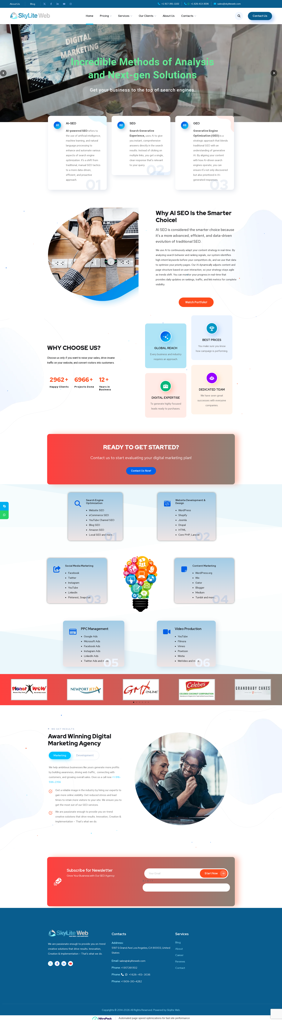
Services (123, 16)
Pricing (104, 16)
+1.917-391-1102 (170, 3)
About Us (169, 16)
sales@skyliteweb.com (229, 3)
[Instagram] (70, 4)
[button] (196, 302)
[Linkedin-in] (57, 4)
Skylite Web (173, 1010)
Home (89, 16)
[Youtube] (64, 4)
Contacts (187, 16)
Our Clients (146, 16)
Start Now (211, 873)
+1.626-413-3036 (200, 3)
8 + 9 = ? (148, 881)
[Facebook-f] (51, 4)
